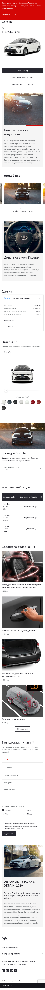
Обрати (10, 326)
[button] (21, 209)
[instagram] (7, 970)
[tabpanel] (22, 269)
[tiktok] (15, 970)
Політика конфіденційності (11, 981)
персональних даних (27, 823)
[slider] (6, 390)
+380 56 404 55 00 (8, 964)
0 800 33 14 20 (22, 964)
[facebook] (3, 970)
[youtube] (11, 970)
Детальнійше (6, 14)
